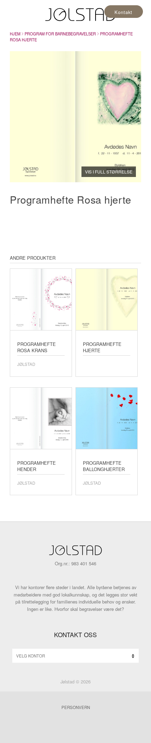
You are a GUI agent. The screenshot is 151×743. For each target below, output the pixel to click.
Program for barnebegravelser (60, 33)
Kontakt (123, 12)
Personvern (75, 707)
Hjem (15, 33)
